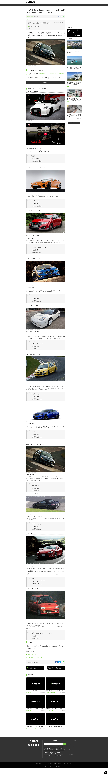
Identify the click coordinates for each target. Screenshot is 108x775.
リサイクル (63, 749)
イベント (53, 755)
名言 (59, 748)
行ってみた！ (49, 755)
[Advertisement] (74, 18)
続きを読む (45, 82)
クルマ (28, 657)
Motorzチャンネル (72, 756)
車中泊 (51, 751)
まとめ (30, 28)
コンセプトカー (61, 751)
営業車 (45, 748)
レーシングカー (49, 748)
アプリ (48, 751)
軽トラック (60, 746)
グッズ (57, 755)
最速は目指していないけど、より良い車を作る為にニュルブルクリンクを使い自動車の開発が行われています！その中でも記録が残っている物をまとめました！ (45, 23)
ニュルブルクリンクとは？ (33, 24)
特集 (68, 53)
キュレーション (55, 751)
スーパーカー (58, 752)
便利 (47, 710)
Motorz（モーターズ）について (41, 763)
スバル (62, 748)
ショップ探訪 (71, 751)
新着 (70, 744)
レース (60, 755)
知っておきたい (38, 657)
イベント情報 (46, 753)
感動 (45, 749)
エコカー (48, 746)
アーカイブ (46, 752)
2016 (50, 753)
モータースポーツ (30, 16)
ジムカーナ (53, 753)
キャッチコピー (55, 748)
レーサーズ (71, 754)
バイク (45, 751)
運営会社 (70, 763)
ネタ (49, 749)
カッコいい (59, 749)
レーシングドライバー (59, 753)
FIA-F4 (45, 755)
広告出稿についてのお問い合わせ (63, 763)
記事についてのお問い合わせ (51, 763)
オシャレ (54, 749)
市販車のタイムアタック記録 (34, 26)
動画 (32, 657)
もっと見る (74, 122)
